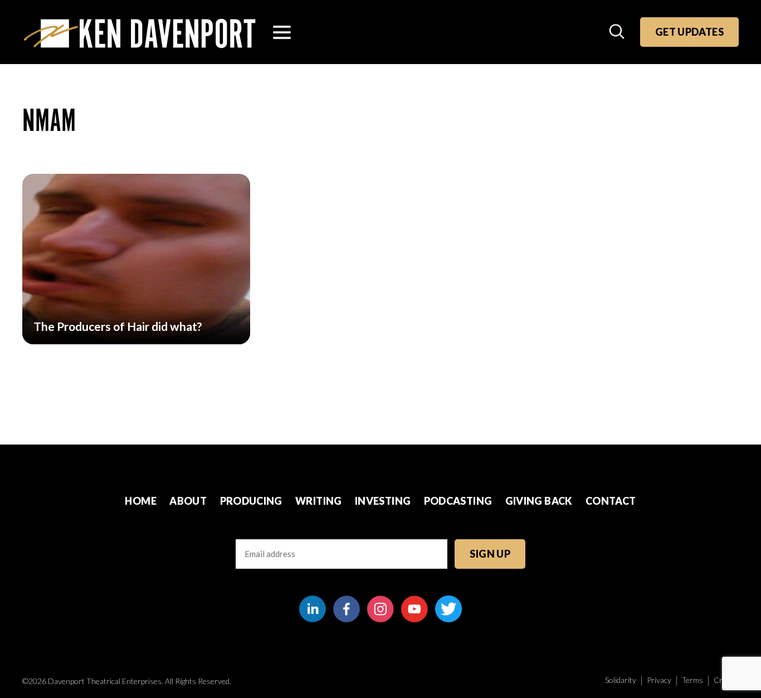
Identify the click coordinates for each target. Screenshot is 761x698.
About (188, 501)
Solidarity (620, 680)
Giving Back (539, 501)
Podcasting (458, 501)
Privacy (659, 680)
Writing (318, 501)
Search (618, 32)
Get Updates (689, 32)
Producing (251, 501)
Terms (692, 680)
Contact (611, 501)
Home (140, 501)
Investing (383, 501)
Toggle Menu (282, 32)
